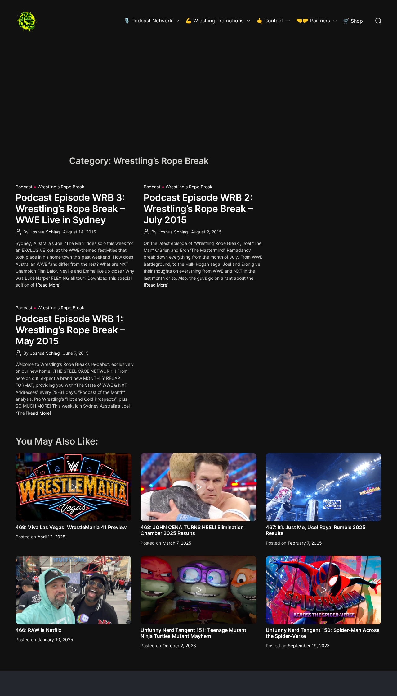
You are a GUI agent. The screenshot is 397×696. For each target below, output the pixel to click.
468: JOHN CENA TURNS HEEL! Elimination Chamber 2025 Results (192, 530)
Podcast (24, 186)
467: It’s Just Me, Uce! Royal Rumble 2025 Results (315, 530)
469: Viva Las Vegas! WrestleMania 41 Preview (71, 527)
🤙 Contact (269, 20)
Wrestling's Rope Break (61, 186)
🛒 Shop (353, 21)
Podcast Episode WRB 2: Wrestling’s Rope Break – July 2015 (198, 208)
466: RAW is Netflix (38, 630)
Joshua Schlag (45, 231)
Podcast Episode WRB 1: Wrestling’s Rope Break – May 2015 (70, 330)
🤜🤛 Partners (313, 20)
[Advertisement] (198, 88)
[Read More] (48, 285)
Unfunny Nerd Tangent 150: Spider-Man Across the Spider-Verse (323, 633)
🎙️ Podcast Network (148, 20)
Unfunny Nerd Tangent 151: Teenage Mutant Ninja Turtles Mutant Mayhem (193, 633)
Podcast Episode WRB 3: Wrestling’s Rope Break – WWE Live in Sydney (70, 208)
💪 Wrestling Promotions (214, 20)
